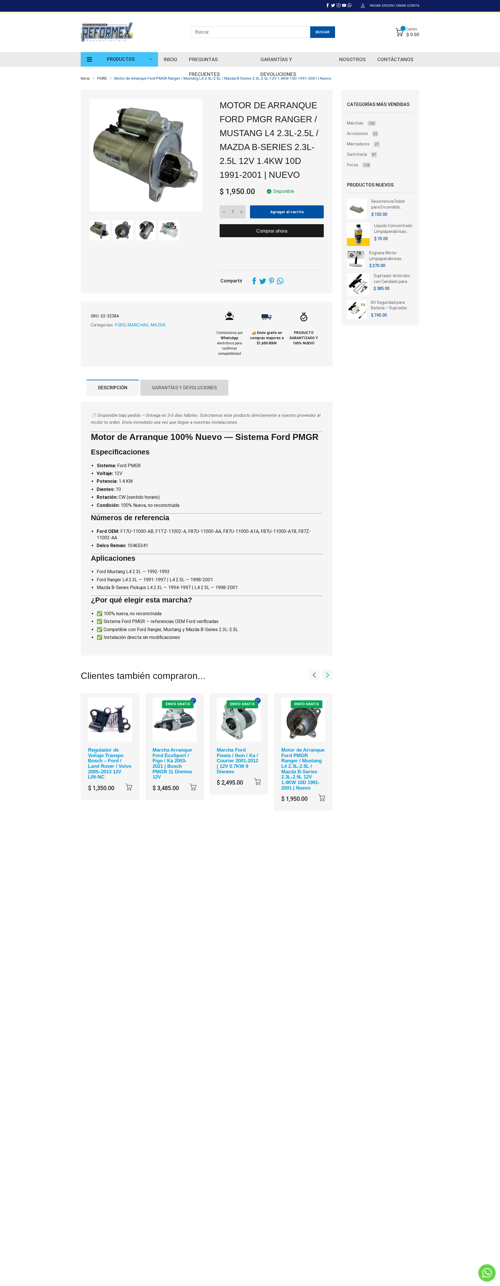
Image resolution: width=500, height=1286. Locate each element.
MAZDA (158, 325)
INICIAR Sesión (382, 6)
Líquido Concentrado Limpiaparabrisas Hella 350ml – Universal (393, 228)
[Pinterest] (271, 280)
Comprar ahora (271, 231)
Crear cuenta (407, 6)
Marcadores (363, 144)
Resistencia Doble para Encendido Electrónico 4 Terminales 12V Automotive (388, 204)
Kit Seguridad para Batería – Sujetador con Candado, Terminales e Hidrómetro (389, 305)
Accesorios (362, 133)
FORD (120, 325)
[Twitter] (333, 5)
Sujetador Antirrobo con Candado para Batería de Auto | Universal (392, 278)
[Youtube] (344, 5)
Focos (358, 164)
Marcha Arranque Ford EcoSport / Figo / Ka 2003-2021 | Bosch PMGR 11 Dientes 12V (172, 763)
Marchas (361, 123)
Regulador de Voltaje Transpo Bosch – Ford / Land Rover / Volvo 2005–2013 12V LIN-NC (109, 763)
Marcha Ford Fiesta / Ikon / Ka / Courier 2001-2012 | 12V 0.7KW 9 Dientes (237, 760)
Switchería (361, 154)
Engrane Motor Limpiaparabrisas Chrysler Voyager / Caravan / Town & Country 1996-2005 (387, 256)
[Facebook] (328, 5)
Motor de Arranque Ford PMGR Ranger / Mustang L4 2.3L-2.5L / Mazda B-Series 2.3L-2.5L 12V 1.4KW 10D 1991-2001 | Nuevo (302, 769)
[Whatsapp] (350, 5)
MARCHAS (137, 325)
